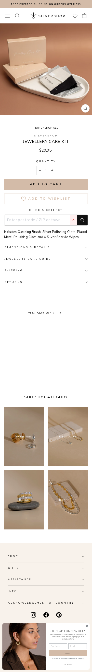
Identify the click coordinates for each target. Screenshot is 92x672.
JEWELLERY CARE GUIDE (27, 259)
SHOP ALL (51, 128)
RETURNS (13, 282)
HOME (38, 128)
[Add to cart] (43, 364)
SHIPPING (13, 270)
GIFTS (13, 568)
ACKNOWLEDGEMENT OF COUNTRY (41, 603)
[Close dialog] (87, 626)
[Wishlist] (75, 16)
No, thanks (68, 664)
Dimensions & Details (27, 247)
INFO (12, 591)
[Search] (82, 220)
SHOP (13, 556)
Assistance (19, 579)
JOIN (67, 653)
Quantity (46, 161)
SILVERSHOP (46, 135)
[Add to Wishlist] (35, 364)
